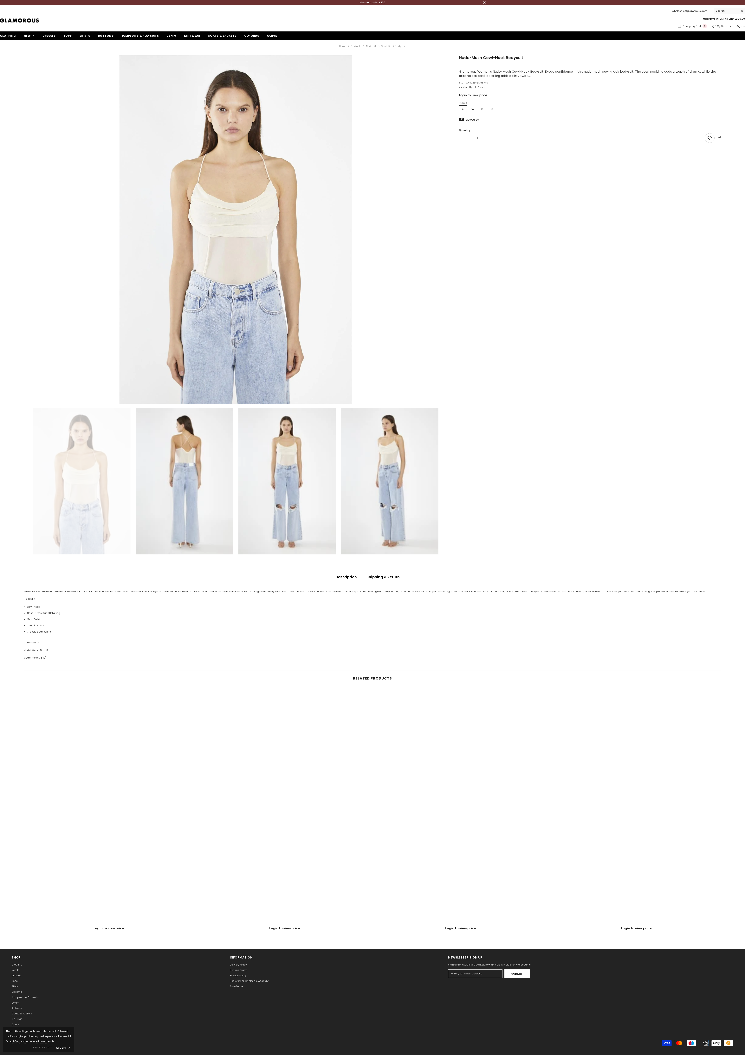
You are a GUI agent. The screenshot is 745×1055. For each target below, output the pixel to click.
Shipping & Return (383, 576)
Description (346, 576)
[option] (236, 229)
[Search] (729, 11)
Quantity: (465, 130)
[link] (109, 922)
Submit (517, 974)
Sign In (740, 26)
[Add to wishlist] (710, 138)
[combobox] (726, 11)
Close (484, 2)
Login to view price (473, 95)
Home (342, 46)
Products (356, 46)
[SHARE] (718, 138)
